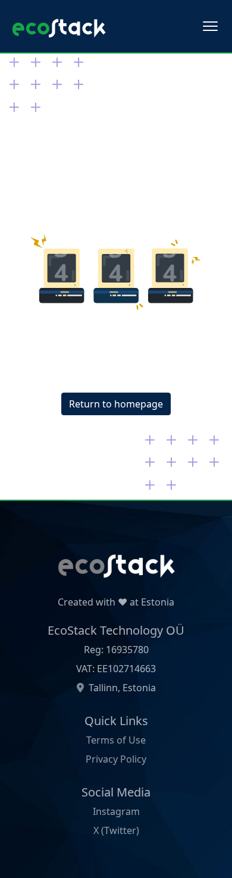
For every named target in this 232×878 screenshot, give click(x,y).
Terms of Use (116, 740)
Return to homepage (116, 403)
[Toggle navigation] (210, 26)
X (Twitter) (116, 830)
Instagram (116, 811)
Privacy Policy (116, 759)
